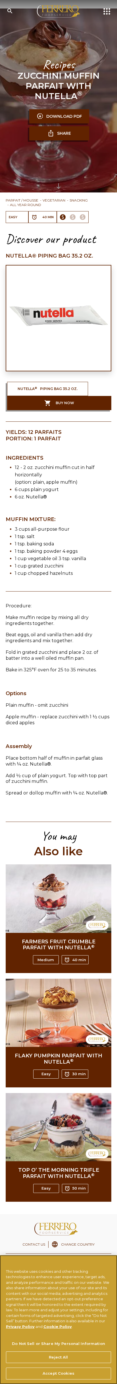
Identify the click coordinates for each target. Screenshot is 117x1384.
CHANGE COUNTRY (78, 1244)
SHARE (64, 133)
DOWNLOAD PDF (64, 116)
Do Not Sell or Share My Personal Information (58, 1343)
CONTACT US (33, 1244)
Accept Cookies (58, 1373)
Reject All (58, 1357)
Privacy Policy (20, 1326)
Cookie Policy (57, 1326)
